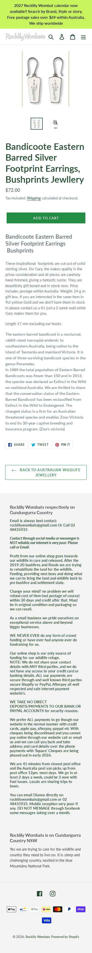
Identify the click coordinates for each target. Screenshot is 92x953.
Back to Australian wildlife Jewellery (49, 472)
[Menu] (83, 36)
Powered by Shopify (65, 937)
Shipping (34, 198)
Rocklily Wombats (38, 937)
